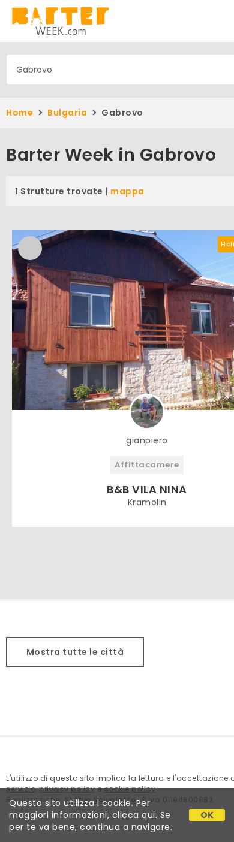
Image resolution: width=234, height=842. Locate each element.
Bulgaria (67, 113)
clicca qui (133, 815)
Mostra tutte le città (75, 652)
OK (207, 815)
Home (19, 113)
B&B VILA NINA (147, 489)
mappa (127, 191)
